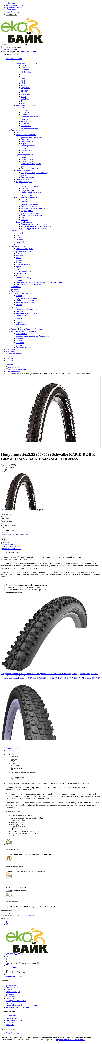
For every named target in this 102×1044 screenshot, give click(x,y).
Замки (18, 258)
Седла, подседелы (23, 170)
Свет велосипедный (24, 249)
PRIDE (24, 85)
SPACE (24, 92)
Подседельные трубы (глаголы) (34, 173)
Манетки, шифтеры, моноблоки (34, 208)
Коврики (19, 338)
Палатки (19, 340)
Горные (24, 110)
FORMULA (26, 72)
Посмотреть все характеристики (14, 534)
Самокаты (15, 291)
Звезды (24, 202)
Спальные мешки (23, 347)
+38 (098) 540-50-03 (29, 51)
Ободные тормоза (28, 190)
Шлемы (19, 327)
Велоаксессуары (18, 246)
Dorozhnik (25, 70)
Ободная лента (27, 150)
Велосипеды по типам (25, 105)
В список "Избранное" (10, 546)
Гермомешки (21, 334)
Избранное (10, 3)
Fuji (22, 74)
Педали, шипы (27, 211)
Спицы (24, 152)
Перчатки (20, 322)
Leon (23, 79)
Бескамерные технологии (32, 137)
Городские (25, 112)
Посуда (19, 345)
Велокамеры (26, 139)
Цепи (23, 217)
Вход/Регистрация (13, 12)
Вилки (19, 132)
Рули (23, 166)
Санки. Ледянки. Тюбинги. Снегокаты (27, 329)
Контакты (10, 358)
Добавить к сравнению (11, 549)
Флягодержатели (23, 264)
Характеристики (13, 748)
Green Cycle (21, 233)
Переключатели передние (32, 215)
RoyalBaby (25, 88)
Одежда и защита (18, 307)
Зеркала (19, 280)
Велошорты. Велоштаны (26, 313)
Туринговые (26, 121)
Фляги (18, 262)
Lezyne (19, 235)
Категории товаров (14, 59)
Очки (18, 320)
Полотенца (20, 343)
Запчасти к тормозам (30, 186)
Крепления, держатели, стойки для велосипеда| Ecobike (39, 282)
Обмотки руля (27, 159)
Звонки (19, 275)
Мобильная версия (14, 976)
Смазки (19, 305)
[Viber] (7, 959)
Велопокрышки (27, 141)
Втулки (24, 144)
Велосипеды (16, 61)
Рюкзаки (19, 255)
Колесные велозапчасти (26, 135)
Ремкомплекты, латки (25, 302)
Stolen (23, 97)
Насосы (19, 260)
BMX (23, 108)
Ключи (19, 296)
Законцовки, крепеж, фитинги (34, 224)
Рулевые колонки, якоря (31, 164)
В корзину (5, 542)
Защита (19, 318)
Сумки (19, 253)
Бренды (14, 231)
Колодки (24, 188)
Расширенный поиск (10, 49)
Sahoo (18, 244)
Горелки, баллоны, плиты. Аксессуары (32, 336)
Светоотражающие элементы (28, 284)
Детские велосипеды (30, 117)
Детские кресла (22, 273)
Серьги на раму (22, 179)
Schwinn (24, 90)
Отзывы (9, 360)
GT (22, 76)
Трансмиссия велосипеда (26, 197)
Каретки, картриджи (29, 204)
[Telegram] (7, 956)
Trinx (23, 103)
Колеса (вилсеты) (28, 146)
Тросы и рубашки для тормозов (34, 228)
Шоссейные (26, 126)
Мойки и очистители (25, 300)
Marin (23, 81)
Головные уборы (23, 316)
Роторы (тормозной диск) (32, 193)
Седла (23, 175)
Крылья (19, 267)
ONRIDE (20, 237)
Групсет (24, 199)
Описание (10, 750)
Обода (23, 148)
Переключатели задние (30, 213)
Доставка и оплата (14, 354)
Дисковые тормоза (29, 184)
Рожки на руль (27, 161)
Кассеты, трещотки (29, 206)
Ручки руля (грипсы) (29, 168)
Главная (9, 365)
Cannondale (25, 67)
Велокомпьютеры (23, 251)
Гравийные (25, 114)
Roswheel (20, 242)
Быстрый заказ (7, 544)
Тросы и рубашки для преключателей (37, 226)
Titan (23, 101)
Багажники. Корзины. (25, 271)
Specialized (25, 94)
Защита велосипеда (24, 278)
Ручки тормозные (28, 195)
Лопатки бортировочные (26, 298)
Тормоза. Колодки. (24, 182)
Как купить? (11, 351)
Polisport (19, 240)
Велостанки (16, 287)
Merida (23, 83)
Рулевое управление (24, 155)
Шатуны (24, 220)
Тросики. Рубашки (24, 222)
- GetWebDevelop (71, 1040)
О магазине (11, 349)
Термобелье (21, 325)
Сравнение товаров (14, 7)
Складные (25, 119)
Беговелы (15, 289)
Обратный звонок (15, 5)
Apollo (23, 65)
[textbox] (12, 44)
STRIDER (25, 99)
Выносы (24, 157)
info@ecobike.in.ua (13, 967)
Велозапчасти (17, 130)
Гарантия (10, 356)
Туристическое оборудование (23, 331)
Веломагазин (11, 10)
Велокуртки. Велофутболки (28, 309)
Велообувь (20, 311)
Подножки (20, 269)
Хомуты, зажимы (28, 177)
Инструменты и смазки (21, 293)
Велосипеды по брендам (26, 63)
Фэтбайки (25, 123)
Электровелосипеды (29, 128)
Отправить (29, 915)
